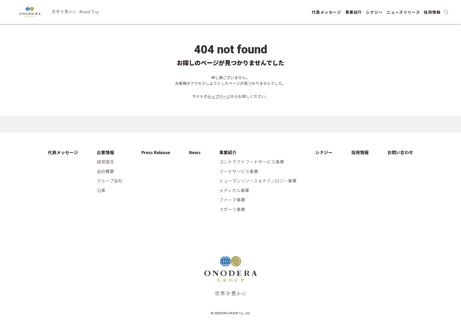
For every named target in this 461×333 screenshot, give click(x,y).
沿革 (101, 190)
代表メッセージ (326, 12)
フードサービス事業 (238, 171)
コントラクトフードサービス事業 (251, 161)
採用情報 (432, 12)
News (194, 152)
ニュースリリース (403, 12)
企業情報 (105, 152)
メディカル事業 (234, 190)
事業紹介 (353, 12)
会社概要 (105, 171)
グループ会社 (109, 180)
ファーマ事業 (232, 199)
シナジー (374, 12)
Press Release (155, 152)
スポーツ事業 (232, 209)
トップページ (218, 96)
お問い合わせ (400, 152)
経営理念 (105, 161)
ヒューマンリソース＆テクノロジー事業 (258, 180)
